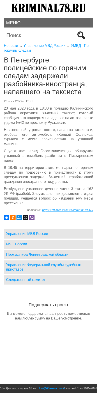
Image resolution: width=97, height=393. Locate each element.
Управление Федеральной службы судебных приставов (43, 267)
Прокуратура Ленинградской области (37, 254)
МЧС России (16, 244)
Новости (11, 46)
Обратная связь (54, 388)
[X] (25, 217)
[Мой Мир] (19, 217)
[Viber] (32, 217)
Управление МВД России (44, 46)
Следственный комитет (25, 280)
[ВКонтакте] (6, 217)
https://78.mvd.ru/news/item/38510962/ (67, 210)
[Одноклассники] (13, 217)
